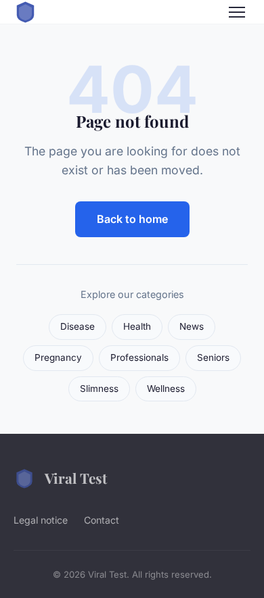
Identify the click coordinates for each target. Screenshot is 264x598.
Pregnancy (58, 357)
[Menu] (236, 12)
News (191, 326)
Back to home (132, 219)
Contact (101, 520)
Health (137, 326)
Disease (77, 326)
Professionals (139, 357)
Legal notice (41, 520)
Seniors (213, 357)
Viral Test (76, 477)
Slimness (99, 388)
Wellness (166, 388)
